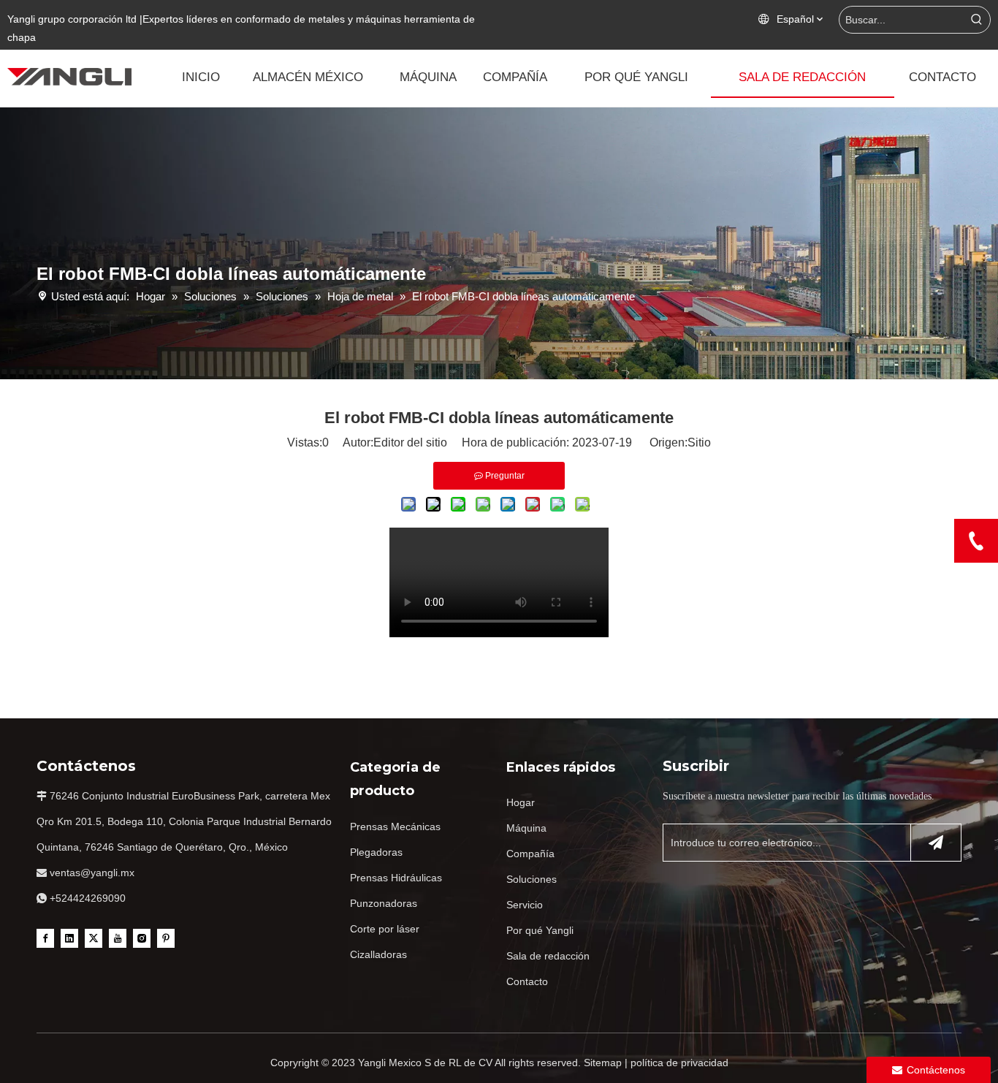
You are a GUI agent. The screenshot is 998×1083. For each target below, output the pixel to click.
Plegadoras (376, 852)
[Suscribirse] (935, 843)
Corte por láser (384, 929)
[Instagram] (142, 937)
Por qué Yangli (540, 930)
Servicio (524, 905)
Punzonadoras (383, 903)
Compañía (530, 853)
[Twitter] (93, 937)
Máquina (526, 828)
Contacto (527, 981)
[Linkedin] (69, 937)
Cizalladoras (378, 954)
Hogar (520, 802)
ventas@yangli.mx (92, 872)
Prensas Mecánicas (395, 826)
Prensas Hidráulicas (396, 878)
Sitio (699, 442)
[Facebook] (45, 937)
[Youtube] (117, 937)
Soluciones (531, 879)
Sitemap (603, 1062)
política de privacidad (679, 1062)
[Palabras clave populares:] (977, 20)
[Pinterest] (166, 937)
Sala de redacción (548, 956)
